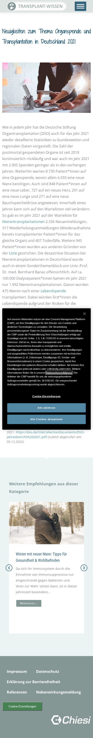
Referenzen (17, 692)
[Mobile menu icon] (80, 6)
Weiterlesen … (29, 603)
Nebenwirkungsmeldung (58, 692)
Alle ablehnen (46, 407)
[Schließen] (84, 314)
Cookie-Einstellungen (22, 706)
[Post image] (46, 523)
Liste (13, 253)
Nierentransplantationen (23, 221)
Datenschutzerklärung (59, 372)
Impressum (17, 671)
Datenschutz (47, 671)
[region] (46, 369)
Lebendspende (53, 290)
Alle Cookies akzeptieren (46, 419)
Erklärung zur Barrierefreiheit (33, 681)
